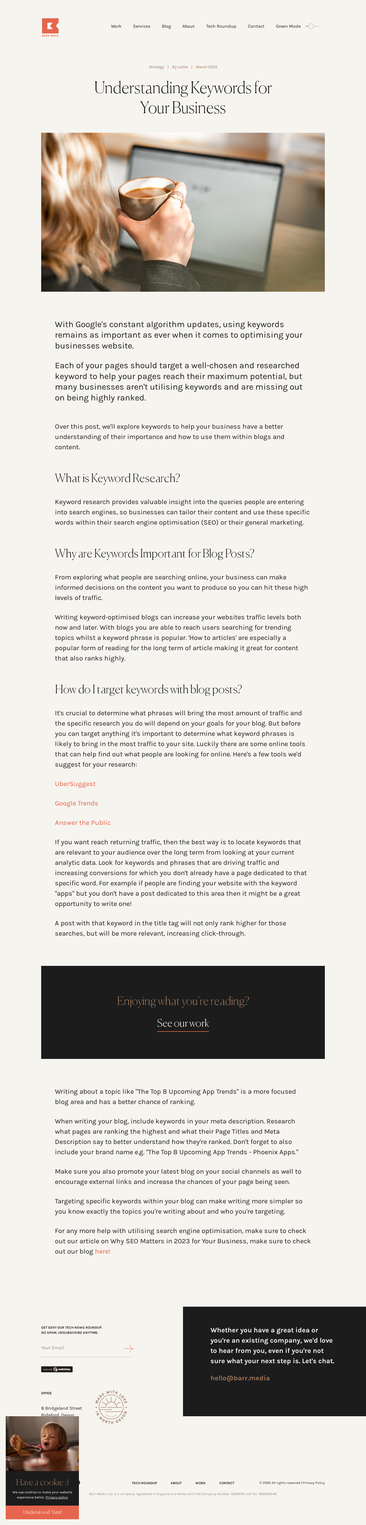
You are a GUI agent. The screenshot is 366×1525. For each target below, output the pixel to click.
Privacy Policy (314, 1483)
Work (116, 26)
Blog (166, 26)
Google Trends (77, 803)
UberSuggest (75, 784)
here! (103, 1251)
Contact (256, 26)
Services (141, 26)
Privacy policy (57, 1497)
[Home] (64, 27)
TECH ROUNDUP (144, 1483)
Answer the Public (83, 823)
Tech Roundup (221, 26)
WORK (200, 1483)
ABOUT (176, 1483)
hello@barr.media (240, 1378)
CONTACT (226, 1483)
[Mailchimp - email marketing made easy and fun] (61, 1369)
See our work (183, 1024)
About (188, 26)
